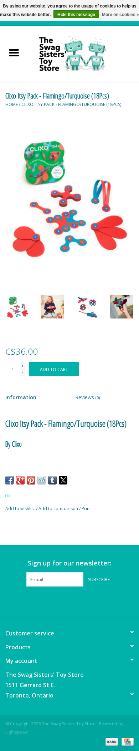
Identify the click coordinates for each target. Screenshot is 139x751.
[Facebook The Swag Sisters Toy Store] (63, 601)
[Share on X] (63, 480)
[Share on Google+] (20, 480)
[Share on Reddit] (41, 480)
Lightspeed (16, 732)
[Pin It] (31, 480)
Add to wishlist (20, 509)
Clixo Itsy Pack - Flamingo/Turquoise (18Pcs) (71, 104)
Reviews (87, 397)
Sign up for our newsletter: (69, 563)
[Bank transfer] (111, 741)
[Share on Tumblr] (52, 480)
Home (11, 104)
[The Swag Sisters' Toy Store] (83, 53)
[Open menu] (14, 52)
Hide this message (76, 14)
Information (20, 397)
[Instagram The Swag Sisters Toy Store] (76, 601)
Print (86, 509)
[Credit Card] (126, 741)
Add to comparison (58, 509)
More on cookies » (120, 14)
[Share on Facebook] (9, 480)
